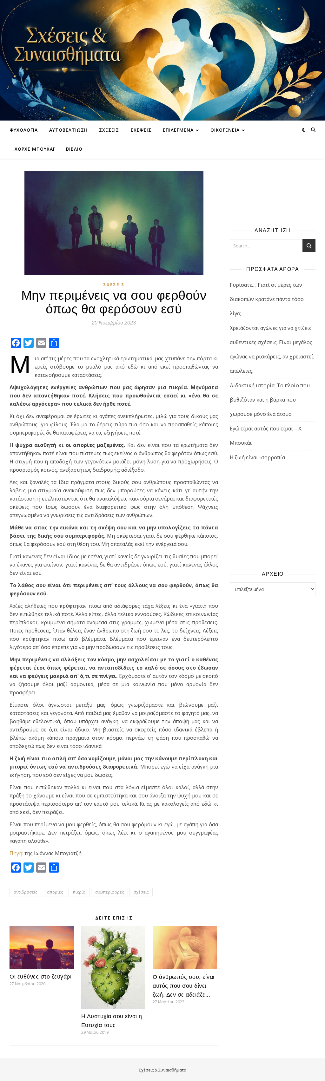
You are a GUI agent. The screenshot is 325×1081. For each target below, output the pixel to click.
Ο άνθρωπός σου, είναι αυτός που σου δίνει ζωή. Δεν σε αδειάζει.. (184, 986)
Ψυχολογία (24, 130)
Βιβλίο (74, 149)
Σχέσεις (109, 130)
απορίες (55, 892)
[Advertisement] (272, 517)
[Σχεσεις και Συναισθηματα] (162, 60)
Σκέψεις (140, 130)
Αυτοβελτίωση (68, 130)
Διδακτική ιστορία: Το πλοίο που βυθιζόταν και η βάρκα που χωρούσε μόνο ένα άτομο (270, 399)
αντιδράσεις (25, 892)
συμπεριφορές (109, 892)
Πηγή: (16, 853)
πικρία (79, 892)
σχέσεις (141, 892)
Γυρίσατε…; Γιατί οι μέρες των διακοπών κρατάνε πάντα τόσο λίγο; (267, 299)
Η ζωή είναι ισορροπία (257, 457)
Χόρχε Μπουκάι (35, 149)
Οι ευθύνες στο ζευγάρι (40, 976)
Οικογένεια (225, 130)
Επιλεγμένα (178, 130)
